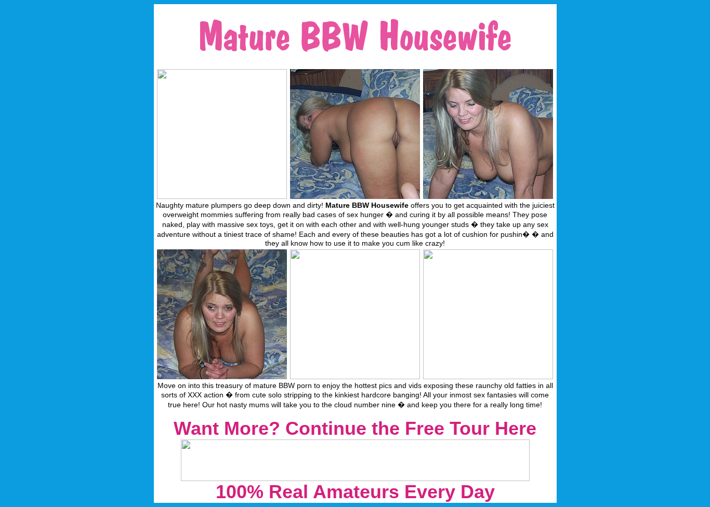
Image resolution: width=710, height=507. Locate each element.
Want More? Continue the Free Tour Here (355, 428)
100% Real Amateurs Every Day (355, 491)
